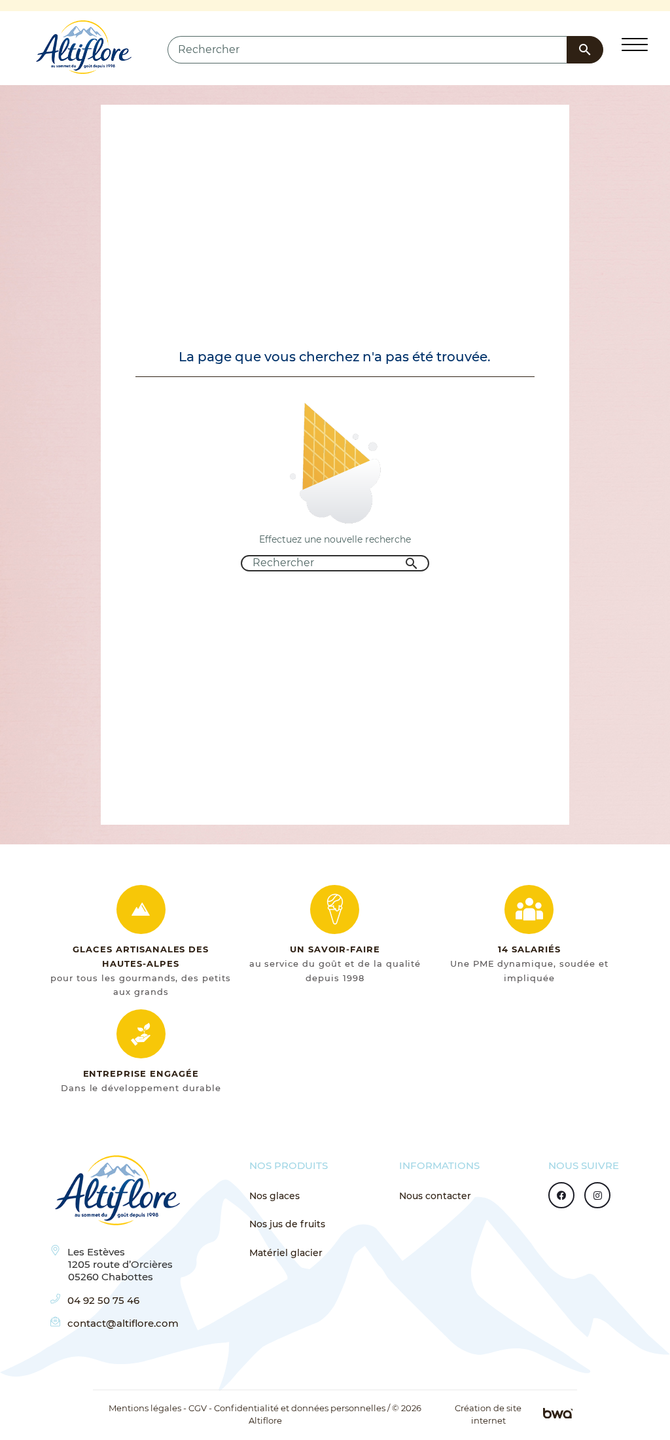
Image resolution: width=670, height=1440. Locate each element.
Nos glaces (274, 1196)
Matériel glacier (286, 1253)
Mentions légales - (147, 1408)
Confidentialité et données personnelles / (302, 1408)
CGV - (200, 1408)
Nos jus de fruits (287, 1224)
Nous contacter (435, 1196)
